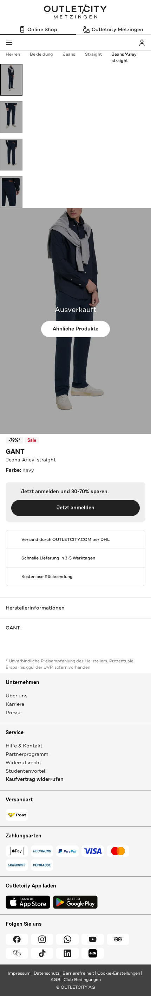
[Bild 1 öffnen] (11, 80)
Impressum (19, 973)
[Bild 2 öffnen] (11, 117)
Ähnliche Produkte (75, 329)
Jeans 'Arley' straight (125, 57)
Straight (93, 54)
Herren (13, 54)
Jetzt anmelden (75, 507)
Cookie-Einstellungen (118, 973)
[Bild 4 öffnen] (11, 192)
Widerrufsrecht (23, 762)
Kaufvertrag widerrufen (35, 779)
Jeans (69, 54)
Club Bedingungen (82, 979)
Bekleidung (41, 54)
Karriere (15, 704)
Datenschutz (46, 973)
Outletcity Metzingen (75, 12)
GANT (15, 451)
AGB (55, 979)
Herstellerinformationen (35, 608)
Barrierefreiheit (78, 973)
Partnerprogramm (27, 754)
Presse (13, 712)
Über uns (16, 695)
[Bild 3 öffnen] (11, 154)
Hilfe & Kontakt (24, 746)
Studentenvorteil (26, 771)
